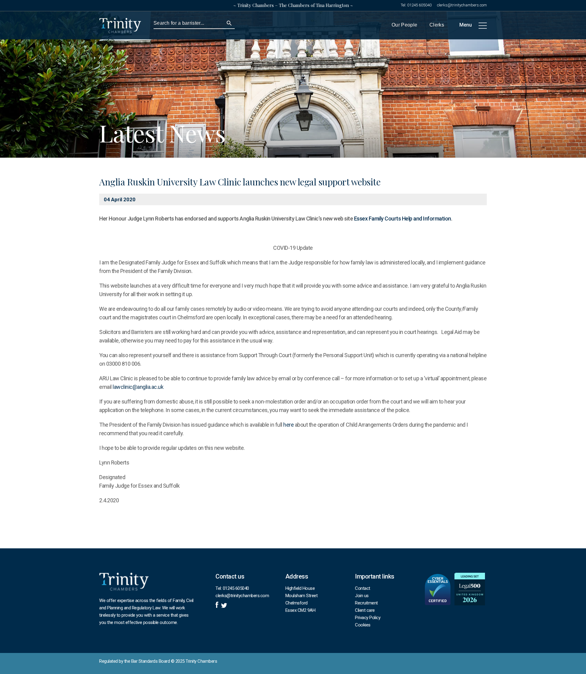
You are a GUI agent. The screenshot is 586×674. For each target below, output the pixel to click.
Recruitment (366, 603)
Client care (365, 610)
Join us (362, 595)
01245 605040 (419, 5)
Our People (404, 25)
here (288, 424)
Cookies (363, 625)
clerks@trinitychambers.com (462, 5)
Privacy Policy (367, 617)
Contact (362, 588)
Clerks (436, 25)
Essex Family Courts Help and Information (402, 218)
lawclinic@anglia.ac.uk (138, 387)
